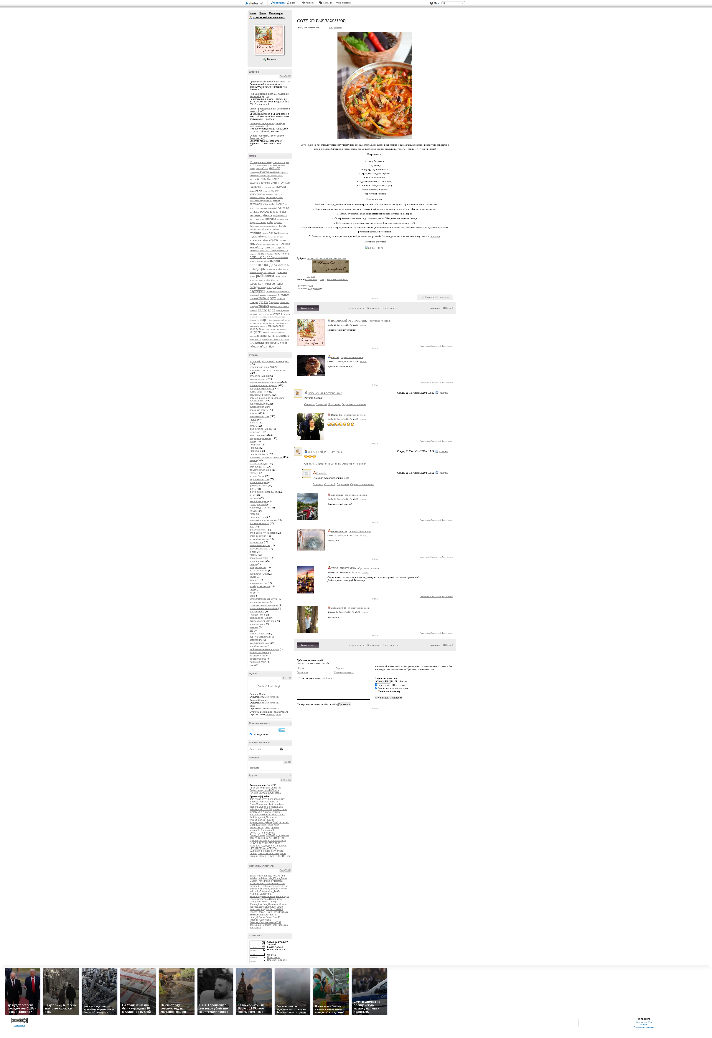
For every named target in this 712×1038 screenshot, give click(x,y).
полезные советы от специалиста (268, 370)
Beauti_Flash (256, 875)
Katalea (253, 878)
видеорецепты (257, 466)
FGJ (275, 875)
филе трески (262, 323)
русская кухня (257, 407)
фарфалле (254, 320)
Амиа (267, 827)
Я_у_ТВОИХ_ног (281, 856)
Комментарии (276, 13)
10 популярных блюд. (262, 162)
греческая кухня (258, 529)
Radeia (253, 817)
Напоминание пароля (344, 672)
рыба (260, 276)
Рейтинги (310, 2)
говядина (255, 186)
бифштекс (283, 173)
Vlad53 (253, 825)
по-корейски (281, 265)
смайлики (327, 678)
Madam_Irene (280, 809)
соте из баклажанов (337, 279)
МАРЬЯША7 (275, 843)
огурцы (280, 247)
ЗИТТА (269, 835)
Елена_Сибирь (270, 901)
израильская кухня (259, 479)
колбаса (270, 218)
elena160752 (281, 886)
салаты (276, 280)
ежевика (266, 191)
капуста (283, 207)
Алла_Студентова (271, 793)
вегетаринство (257, 655)
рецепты (254, 767)
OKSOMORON (339, 531)
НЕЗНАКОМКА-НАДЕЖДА (263, 848)
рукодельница (257, 611)
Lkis (281, 807)
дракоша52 (268, 830)
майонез (261, 236)
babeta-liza (255, 801)
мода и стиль (256, 542)
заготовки (255, 498)
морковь (274, 240)
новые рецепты (258, 391)
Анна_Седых (282, 896)
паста (261, 253)
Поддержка (431, 3)
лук (252, 236)
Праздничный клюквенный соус (267, 81)
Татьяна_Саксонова (260, 920)
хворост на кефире (278, 329)
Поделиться (444, 297)
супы (252, 589)
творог (263, 306)
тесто (262, 310)
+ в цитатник (335, 27)
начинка (284, 243)
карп (251, 212)
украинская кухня (259, 482)
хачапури (255, 328)
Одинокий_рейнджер (261, 851)
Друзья (262, 13)
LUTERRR (266, 809)
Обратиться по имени (354, 404)
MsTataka (274, 790)
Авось (326, 2)
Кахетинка (255, 838)
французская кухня (260, 429)
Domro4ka (276, 787)
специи (254, 302)
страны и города (258, 463)
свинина (264, 283)
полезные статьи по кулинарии (266, 457)
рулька (253, 276)
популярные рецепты (261, 388)
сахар (254, 283)
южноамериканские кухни (263, 621)
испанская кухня (258, 376)
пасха (268, 253)
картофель (263, 211)
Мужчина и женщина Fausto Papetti (269, 712)
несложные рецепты (260, 395)
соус (273, 298)
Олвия (269, 917)
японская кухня (258, 561)
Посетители (273, 957)
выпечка (254, 422)
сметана (263, 298)
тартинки (275, 303)
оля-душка (278, 851)
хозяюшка (255, 432)
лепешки (274, 232)
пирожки (256, 265)
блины (261, 179)
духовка (256, 190)
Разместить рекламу (644, 1027)
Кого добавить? (276, 799)
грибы (281, 186)
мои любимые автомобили (264, 608)
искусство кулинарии (260, 470)
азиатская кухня (258, 435)
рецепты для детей (260, 507)
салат (269, 276)
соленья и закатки (259, 633)
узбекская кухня (258, 662)
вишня (275, 182)
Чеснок (274, 168)
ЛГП (283, 840)
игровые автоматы (259, 523)
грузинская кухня (258, 485)
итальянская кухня (259, 416)
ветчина (265, 182)
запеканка (256, 194)
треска (286, 314)
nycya (284, 888)
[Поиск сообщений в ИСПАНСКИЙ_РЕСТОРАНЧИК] (281, 730)
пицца (268, 265)
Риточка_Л (255, 793)
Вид (436, 3)
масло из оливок (275, 237)
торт (271, 310)
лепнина (284, 233)
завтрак (275, 190)
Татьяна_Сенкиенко (260, 922)
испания (267, 204)
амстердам (255, 173)
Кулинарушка (257, 840)
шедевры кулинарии (260, 438)
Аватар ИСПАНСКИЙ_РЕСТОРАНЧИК (269, 40)
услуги (253, 592)
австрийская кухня (259, 539)
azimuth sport (281, 162)
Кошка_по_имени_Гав (272, 838)
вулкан (285, 182)
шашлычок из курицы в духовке (275, 339)
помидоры (258, 269)
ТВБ (270, 856)
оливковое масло (264, 251)
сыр (267, 302)
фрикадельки (276, 325)
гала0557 (276, 922)
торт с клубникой (266, 314)
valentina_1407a (271, 891)
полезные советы (259, 410)
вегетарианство (258, 659)
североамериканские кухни (264, 599)
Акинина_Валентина (268, 825)
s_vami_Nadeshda (267, 817)
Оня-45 (253, 853)
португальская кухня (260, 637)
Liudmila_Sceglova (268, 807)
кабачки (278, 204)
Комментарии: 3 (271, 697)
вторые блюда (257, 476)
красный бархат (271, 226)
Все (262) (286, 779)
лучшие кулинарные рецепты (265, 382)
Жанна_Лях (256, 904)
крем (282, 225)
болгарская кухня (259, 574)
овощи (269, 247)
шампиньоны (266, 335)
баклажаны (269, 172)
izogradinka (278, 804)
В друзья (271, 59)
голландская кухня (259, 602)
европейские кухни (259, 367)
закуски (253, 511)
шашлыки (255, 339)
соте (322, 279)
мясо (254, 243)
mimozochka (256, 812)
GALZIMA (271, 785)
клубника (265, 215)
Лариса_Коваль (272, 840)
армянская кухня (258, 583)
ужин (252, 665)
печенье (256, 257)
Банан (259, 169)
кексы (282, 211)
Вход (292, 2)
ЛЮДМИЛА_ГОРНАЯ (272, 909)
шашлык (282, 335)
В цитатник (447, 346)
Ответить (425, 346)
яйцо (271, 346)
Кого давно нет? (258, 799)
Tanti (282, 883)
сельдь (254, 287)
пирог (267, 257)
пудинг (269, 269)
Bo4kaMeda (256, 804)
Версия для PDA (644, 1022)
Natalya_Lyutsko (271, 812)
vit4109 (335, 357)
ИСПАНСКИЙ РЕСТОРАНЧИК (250, 17)
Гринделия (255, 901)
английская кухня (259, 501)
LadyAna (262, 878)
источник (435, 236)
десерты (254, 413)
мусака (283, 240)
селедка (277, 283)
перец (276, 253)
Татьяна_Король (258, 856)
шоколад (257, 343)
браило (275, 827)
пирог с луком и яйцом (260, 261)
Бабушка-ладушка (259, 790)
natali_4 (276, 888)
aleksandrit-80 (338, 607)
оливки (253, 251)
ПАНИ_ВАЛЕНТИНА (268, 853)
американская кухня (260, 643)
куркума (265, 233)
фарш (264, 320)
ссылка (363, 324)
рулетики (281, 272)
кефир (254, 215)
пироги (275, 261)
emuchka (267, 804)
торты (278, 313)
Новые (448, 308)
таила (283, 853)
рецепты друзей (258, 403)
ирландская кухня (259, 558)
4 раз (311, 286)
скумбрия (257, 291)
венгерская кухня (259, 652)
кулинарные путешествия (263, 533)
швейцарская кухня (260, 586)
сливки (270, 291)
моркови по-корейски (259, 240)
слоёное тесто (259, 517)
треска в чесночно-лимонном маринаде (267, 317)
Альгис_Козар (257, 827)
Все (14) (286, 678)
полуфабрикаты (259, 454)
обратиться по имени (379, 320)
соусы (281, 298)
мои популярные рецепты (263, 385)
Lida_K (271, 878)
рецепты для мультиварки (263, 520)
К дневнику (373, 308)
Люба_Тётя (273, 912)
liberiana (254, 807)
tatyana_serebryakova (261, 822)
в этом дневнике (260, 734)
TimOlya (277, 822)
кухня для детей (258, 504)
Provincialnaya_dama (274, 814)
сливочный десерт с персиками (264, 295)
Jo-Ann (281, 875)
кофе (270, 222)
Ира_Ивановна (281, 835)
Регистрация (280, 2)
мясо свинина (264, 244)
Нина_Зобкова (257, 917)
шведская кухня (258, 567)
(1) (263, 138)
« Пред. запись (356, 308)
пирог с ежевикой (280, 258)
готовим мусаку (268, 187)
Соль (265, 168)
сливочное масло (282, 291)
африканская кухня (260, 618)
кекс (275, 211)
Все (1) (287, 762)
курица (255, 232)
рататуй (276, 269)
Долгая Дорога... (259, 700)
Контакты (644, 1025)
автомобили (256, 640)
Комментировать (308, 308)
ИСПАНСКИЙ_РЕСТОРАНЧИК (349, 320)
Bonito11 (267, 875)
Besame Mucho (258, 694)
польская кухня (258, 624)
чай (251, 630)
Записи (252, 13)
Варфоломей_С (277, 899)
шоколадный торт (276, 342)
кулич (253, 229)
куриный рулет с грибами (268, 229)
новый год (257, 247)
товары (253, 555)
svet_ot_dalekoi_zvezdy (262, 820)
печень (285, 253)
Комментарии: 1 (271, 703)
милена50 (255, 845)
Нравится (429, 297)
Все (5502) (285, 870)
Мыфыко (284, 912)
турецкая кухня (258, 614)
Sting (252, 706)
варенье (255, 182)
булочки (273, 179)
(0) (288, 81)
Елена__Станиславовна (262, 832)
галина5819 (256, 830)
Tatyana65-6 (256, 886)
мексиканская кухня (260, 545)
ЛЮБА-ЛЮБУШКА (259, 843)
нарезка (274, 244)
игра (252, 526)
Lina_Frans (281, 878)
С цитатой (435, 346)
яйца (263, 346)
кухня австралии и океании (264, 605)
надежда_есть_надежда (273, 845)
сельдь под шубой (270, 287)
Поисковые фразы (277, 960)
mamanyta (266, 888)
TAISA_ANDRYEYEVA (343, 568)
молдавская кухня (259, 548)
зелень (270, 197)
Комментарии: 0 (271, 709)
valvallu (285, 822)
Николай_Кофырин (260, 787)
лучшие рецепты (258, 379)
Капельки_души (274, 907)
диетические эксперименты (264, 492)
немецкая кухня (258, 536)
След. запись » (390, 308)
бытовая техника (259, 570)
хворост (265, 329)
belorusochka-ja (269, 801)
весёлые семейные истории (264, 649)
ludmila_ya (255, 809)
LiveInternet (255, 3)
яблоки (255, 346)
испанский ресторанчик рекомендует (269, 361)
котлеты (261, 222)
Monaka (268, 881)
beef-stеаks (255, 165)
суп (261, 302)
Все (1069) (285, 76)
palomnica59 (256, 814)
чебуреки (256, 332)
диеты (253, 489)
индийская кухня (258, 646)
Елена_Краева (257, 835)
